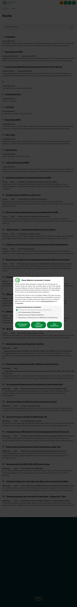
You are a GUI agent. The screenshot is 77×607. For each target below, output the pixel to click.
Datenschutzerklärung (47, 301)
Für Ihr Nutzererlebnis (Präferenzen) (29, 312)
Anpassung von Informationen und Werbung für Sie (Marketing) (38, 317)
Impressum (20, 303)
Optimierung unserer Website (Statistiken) (31, 315)
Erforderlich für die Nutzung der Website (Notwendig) (34, 310)
